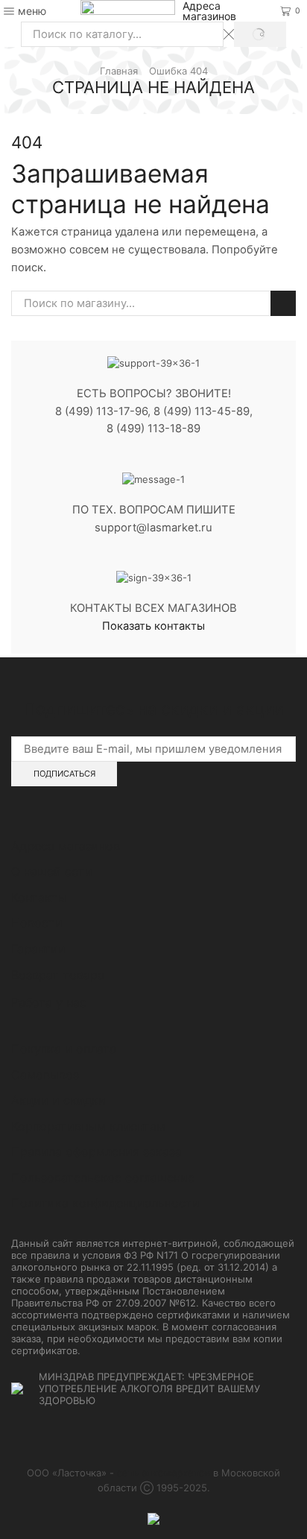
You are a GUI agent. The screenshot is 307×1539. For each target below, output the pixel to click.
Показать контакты (153, 626)
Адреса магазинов (209, 11)
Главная (119, 71)
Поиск (283, 303)
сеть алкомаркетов (163, 1473)
